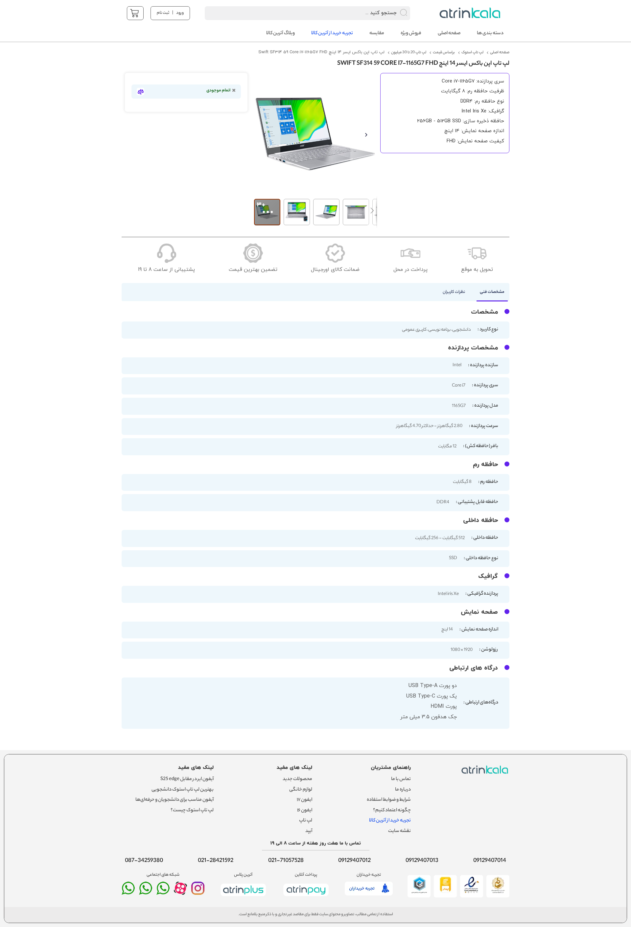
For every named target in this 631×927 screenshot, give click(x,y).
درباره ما (403, 790)
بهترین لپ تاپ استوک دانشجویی (183, 790)
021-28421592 (215, 861)
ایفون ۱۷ (304, 800)
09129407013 (422, 861)
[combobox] (299, 13)
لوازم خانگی (300, 790)
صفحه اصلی (499, 52)
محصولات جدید (297, 779)
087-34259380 (144, 861)
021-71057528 (286, 861)
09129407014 (489, 861)
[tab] (489, 293)
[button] (267, 134)
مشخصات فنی (492, 292)
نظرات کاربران (454, 292)
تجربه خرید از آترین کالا (390, 821)
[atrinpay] (306, 897)
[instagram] (197, 891)
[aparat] (180, 893)
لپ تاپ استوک (472, 52)
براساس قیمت (444, 52)
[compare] (140, 91)
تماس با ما (401, 779)
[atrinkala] (163, 891)
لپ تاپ (305, 821)
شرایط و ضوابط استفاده (389, 800)
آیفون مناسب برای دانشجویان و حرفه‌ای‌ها (174, 800)
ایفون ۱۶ (304, 811)
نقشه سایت (399, 831)
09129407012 (354, 861)
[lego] (468, 13)
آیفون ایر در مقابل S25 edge (187, 779)
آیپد (308, 831)
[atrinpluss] (243, 897)
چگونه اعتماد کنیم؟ (392, 811)
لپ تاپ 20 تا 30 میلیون (408, 52)
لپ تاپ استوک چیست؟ (192, 811)
